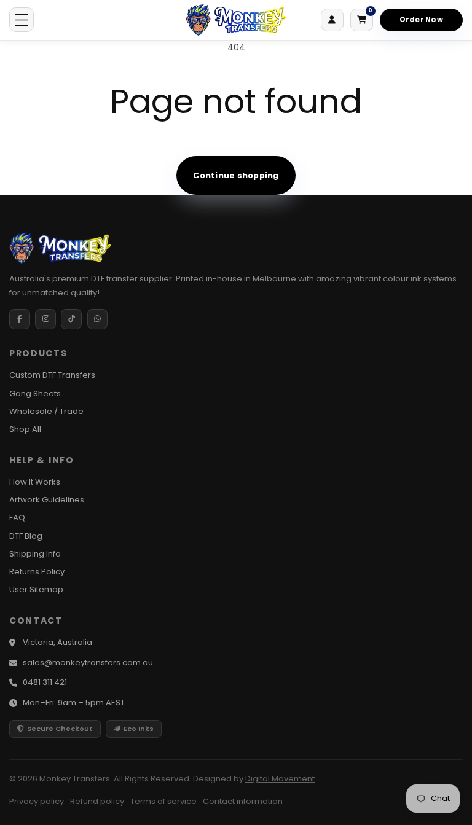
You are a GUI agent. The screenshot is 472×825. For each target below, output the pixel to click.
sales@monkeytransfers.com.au (88, 662)
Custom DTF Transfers (52, 375)
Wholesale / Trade (46, 411)
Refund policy (97, 801)
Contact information (243, 801)
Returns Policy (37, 571)
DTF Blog (25, 536)
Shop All (25, 429)
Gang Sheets (35, 393)
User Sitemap (36, 589)
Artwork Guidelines (46, 500)
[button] (21, 19)
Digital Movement (280, 778)
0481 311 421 (45, 682)
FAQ (17, 517)
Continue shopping (235, 175)
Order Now (421, 20)
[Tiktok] (71, 319)
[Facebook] (19, 319)
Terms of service (163, 801)
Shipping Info (35, 554)
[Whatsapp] (97, 319)
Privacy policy (36, 801)
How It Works (34, 482)
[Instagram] (45, 319)
